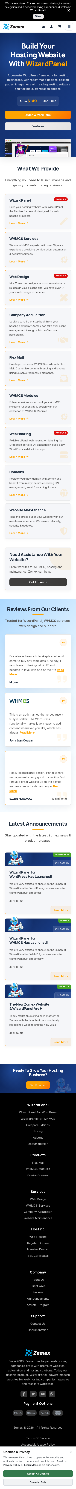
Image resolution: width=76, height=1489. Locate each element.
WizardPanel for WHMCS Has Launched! (28, 940)
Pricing (38, 1131)
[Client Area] (51, 26)
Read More (27, 732)
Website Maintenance (38, 1218)
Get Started (38, 1085)
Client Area (38, 1286)
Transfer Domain (38, 1249)
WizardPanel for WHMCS (38, 1118)
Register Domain (38, 1243)
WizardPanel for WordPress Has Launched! (30, 874)
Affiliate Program (38, 1305)
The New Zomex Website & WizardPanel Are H (29, 1006)
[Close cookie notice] (71, 1451)
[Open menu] (69, 27)
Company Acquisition (38, 1211)
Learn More (17, 223)
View (38, 16)
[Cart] (59, 26)
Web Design (38, 1199)
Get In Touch (38, 582)
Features (38, 126)
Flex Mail (38, 1162)
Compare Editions (38, 1125)
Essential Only (38, 1482)
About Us (37, 1279)
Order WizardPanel (38, 115)
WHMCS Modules (38, 1169)
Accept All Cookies (38, 1473)
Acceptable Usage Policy (38, 1444)
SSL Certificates (38, 1255)
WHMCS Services (38, 1205)
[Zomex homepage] (14, 26)
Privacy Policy (11, 1464)
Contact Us (37, 1323)
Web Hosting (37, 1237)
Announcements (38, 1298)
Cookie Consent (38, 1175)
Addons (38, 1137)
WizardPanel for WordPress (38, 1112)
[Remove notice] (68, 10)
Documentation (38, 1144)
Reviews (38, 1292)
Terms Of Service (38, 1438)
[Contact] (43, 26)
